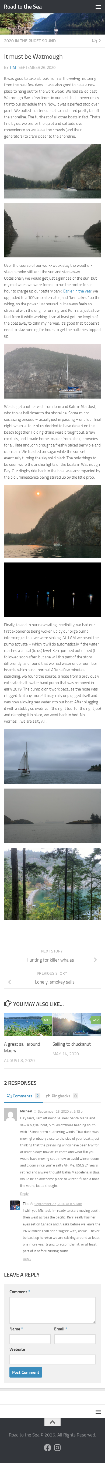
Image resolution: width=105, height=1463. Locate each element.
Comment (19, 1291)
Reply (24, 1194)
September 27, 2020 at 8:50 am (58, 1204)
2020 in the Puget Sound (30, 40)
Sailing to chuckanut (71, 1044)
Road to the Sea (23, 6)
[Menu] (98, 6)
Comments (26, 1095)
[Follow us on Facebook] (47, 1447)
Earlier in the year (77, 291)
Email (60, 1328)
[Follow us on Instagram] (57, 1447)
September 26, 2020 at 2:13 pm (62, 1111)
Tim (12, 67)
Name (16, 1328)
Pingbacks (64, 1095)
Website (17, 1349)
